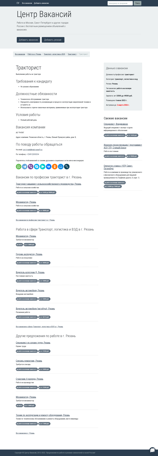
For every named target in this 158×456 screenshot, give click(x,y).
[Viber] (30, 166)
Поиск (137, 3)
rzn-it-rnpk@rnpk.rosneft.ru (32, 150)
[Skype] (36, 166)
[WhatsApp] (18, 166)
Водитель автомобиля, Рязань (30, 290)
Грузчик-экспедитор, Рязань (29, 254)
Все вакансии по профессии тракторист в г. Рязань (35, 220)
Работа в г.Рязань (34, 54)
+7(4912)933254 (32, 154)
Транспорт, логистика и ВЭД (54, 54)
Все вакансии (27, 3)
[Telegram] (24, 166)
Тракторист (72, 54)
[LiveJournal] (67, 166)
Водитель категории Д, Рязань (30, 272)
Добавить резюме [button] (52, 39)
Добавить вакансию (41, 3)
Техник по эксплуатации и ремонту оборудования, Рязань (43, 415)
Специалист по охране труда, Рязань (33, 342)
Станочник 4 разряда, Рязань (29, 378)
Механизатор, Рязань (26, 202)
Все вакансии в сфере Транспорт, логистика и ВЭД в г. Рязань (39, 327)
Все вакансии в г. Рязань (25, 433)
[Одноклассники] (54, 166)
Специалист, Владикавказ (116, 124)
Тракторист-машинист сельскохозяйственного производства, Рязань (48, 184)
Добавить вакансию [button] (28, 39)
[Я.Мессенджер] (42, 166)
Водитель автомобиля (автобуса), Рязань (35, 308)
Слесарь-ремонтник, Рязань (29, 360)
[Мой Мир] (61, 166)
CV (18, 3)
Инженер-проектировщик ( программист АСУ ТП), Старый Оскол (123, 146)
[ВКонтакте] (48, 166)
